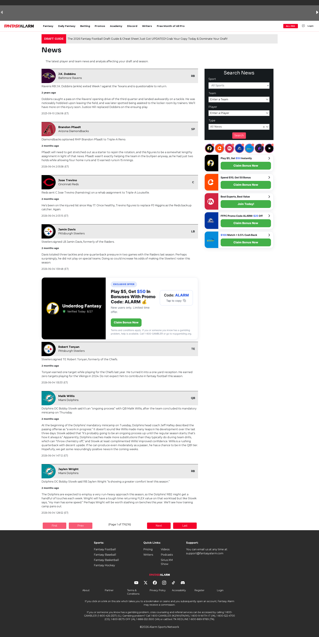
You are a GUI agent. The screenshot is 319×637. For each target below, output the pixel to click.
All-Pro (290, 26)
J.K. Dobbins (67, 74)
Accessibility (179, 590)
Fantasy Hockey (104, 565)
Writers (147, 26)
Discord (132, 26)
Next (159, 525)
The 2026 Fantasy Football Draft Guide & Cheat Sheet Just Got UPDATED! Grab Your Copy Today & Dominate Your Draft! (147, 38)
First (54, 525)
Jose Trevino (67, 180)
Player (213, 106)
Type (212, 120)
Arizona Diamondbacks (73, 131)
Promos (100, 26)
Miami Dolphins (68, 400)
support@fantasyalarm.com (204, 553)
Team (212, 93)
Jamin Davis (67, 229)
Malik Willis (66, 396)
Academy (116, 26)
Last (185, 525)
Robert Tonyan (68, 346)
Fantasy (48, 26)
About (86, 590)
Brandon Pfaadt (69, 127)
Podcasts (167, 554)
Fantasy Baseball (105, 554)
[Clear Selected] (264, 127)
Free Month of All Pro (171, 26)
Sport (212, 79)
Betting (85, 26)
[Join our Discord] (303, 26)
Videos (165, 549)
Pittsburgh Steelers (71, 233)
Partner (109, 590)
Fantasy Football (105, 549)
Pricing (148, 549)
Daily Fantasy (66, 26)
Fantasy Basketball (106, 560)
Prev (80, 525)
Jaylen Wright (68, 469)
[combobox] (239, 99)
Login (311, 26)
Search (239, 135)
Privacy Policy (158, 590)
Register (199, 590)
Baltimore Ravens (70, 78)
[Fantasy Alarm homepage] (19, 26)
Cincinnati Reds (68, 184)
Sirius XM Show (167, 562)
